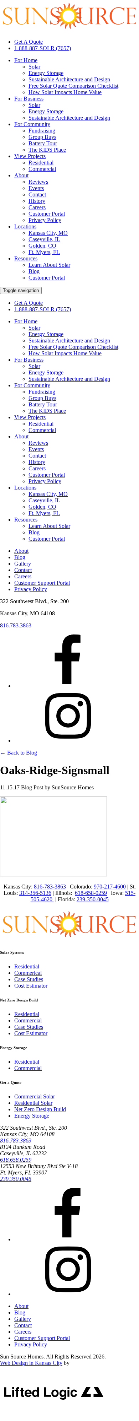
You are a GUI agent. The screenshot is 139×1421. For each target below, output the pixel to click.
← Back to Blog (18, 753)
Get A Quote (28, 42)
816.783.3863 (15, 625)
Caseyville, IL (44, 239)
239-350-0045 (93, 899)
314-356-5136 (35, 893)
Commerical (28, 973)
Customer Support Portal (42, 583)
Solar (34, 67)
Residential (41, 163)
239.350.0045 (15, 1179)
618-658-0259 (91, 893)
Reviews (38, 182)
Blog (34, 271)
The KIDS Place (47, 150)
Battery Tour (43, 143)
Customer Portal (47, 214)
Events (36, 188)
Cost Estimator (30, 986)
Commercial (42, 169)
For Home (25, 60)
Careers (37, 207)
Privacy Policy (45, 220)
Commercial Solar (34, 1096)
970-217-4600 (110, 887)
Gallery (22, 564)
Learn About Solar (49, 265)
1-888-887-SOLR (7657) (42, 48)
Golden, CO (42, 246)
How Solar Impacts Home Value (65, 92)
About (21, 175)
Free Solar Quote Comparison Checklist (73, 86)
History (37, 201)
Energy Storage (46, 73)
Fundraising (42, 131)
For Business (28, 99)
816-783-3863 (50, 887)
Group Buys (42, 137)
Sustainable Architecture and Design (69, 79)
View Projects (30, 156)
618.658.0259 (15, 1160)
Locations (25, 226)
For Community (32, 124)
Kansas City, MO (48, 233)
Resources (25, 258)
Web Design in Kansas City (31, 1363)
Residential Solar (33, 1103)
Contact (37, 194)
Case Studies (28, 979)
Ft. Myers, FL (44, 252)
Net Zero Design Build (40, 1109)
